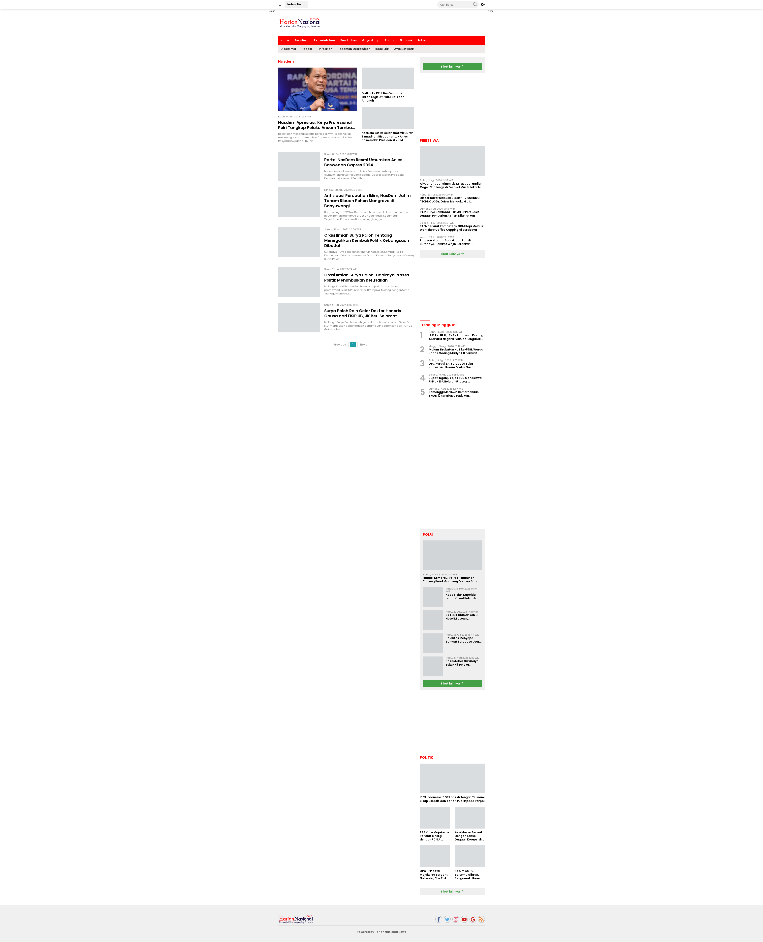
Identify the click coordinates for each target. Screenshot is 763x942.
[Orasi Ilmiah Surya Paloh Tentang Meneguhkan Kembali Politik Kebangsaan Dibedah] (299, 244)
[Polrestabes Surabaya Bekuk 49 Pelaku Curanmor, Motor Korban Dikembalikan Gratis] (433, 666)
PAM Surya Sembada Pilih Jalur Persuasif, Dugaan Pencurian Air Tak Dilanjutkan (450, 213)
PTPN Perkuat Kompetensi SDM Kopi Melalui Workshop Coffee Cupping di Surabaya (451, 227)
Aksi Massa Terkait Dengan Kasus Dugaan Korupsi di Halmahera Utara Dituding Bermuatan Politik (470, 836)
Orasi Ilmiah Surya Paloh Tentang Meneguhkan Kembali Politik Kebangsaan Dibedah (366, 240)
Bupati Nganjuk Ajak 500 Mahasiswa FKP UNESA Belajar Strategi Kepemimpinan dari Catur (455, 379)
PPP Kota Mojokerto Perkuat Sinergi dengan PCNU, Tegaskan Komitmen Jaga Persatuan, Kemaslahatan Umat (434, 836)
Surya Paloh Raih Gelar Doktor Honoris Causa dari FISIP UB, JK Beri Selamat (362, 313)
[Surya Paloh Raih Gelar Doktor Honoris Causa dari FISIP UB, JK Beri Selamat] (299, 317)
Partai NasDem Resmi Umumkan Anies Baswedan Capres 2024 (363, 162)
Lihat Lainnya (451, 254)
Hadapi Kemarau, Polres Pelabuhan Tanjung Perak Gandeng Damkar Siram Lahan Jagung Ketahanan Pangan (451, 579)
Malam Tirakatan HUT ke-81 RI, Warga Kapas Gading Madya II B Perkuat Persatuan (456, 351)
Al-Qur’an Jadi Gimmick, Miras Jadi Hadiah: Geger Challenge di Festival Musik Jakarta (451, 185)
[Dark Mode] (483, 4)
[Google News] (473, 919)
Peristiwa (301, 40)
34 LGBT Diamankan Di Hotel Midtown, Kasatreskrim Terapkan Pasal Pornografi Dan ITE (463, 616)
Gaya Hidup (370, 40)
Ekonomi (406, 40)
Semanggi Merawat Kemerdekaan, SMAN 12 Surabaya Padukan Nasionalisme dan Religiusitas (454, 393)
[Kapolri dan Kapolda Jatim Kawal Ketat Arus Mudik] (433, 597)
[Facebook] (438, 919)
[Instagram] (455, 919)
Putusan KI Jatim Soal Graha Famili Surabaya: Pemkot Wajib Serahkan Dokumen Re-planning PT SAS (445, 242)
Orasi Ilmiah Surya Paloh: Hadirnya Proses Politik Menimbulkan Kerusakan (366, 277)
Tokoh (422, 40)
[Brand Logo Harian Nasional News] (300, 22)
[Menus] (280, 4)
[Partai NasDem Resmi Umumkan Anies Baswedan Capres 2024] (299, 166)
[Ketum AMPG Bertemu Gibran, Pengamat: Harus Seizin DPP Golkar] (470, 856)
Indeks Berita (296, 4)
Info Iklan (325, 49)
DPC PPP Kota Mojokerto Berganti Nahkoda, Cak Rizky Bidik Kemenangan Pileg (434, 874)
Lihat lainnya (450, 67)
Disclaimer (288, 49)
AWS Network (404, 49)
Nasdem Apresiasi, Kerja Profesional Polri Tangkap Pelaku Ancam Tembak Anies (316, 128)
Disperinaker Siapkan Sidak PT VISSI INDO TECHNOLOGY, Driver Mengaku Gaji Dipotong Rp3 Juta (450, 199)
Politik (389, 40)
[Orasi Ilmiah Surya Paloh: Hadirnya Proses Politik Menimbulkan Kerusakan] (299, 282)
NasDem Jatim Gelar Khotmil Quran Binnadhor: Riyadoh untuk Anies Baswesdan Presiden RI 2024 (387, 136)
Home (285, 40)
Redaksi (307, 49)
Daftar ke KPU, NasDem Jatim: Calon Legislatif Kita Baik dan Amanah (384, 96)
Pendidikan (348, 40)
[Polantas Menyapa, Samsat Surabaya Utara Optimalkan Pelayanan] (433, 643)
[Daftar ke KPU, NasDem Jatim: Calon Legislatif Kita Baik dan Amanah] (388, 78)
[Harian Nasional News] (296, 919)
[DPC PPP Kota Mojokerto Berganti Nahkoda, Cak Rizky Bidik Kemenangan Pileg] (435, 856)
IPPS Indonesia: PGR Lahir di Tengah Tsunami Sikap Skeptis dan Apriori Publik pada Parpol (452, 799)
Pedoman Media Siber (354, 49)
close (272, 11)
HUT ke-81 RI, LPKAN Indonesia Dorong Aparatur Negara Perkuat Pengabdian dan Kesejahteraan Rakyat (456, 337)
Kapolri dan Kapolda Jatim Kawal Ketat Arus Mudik (463, 596)
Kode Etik (382, 49)
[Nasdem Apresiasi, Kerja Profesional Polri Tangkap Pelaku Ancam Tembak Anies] (317, 89)
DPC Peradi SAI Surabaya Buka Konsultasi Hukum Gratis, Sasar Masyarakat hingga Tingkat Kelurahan (452, 365)
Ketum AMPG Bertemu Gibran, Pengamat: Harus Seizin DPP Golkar (467, 874)
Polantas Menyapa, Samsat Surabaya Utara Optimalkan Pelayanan (463, 639)
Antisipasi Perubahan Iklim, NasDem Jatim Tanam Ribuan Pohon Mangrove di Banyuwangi (367, 201)
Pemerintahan (324, 40)
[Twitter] (447, 919)
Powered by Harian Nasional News (381, 932)
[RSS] (481, 919)
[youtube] (464, 919)
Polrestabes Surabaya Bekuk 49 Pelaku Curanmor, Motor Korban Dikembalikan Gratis (462, 662)
